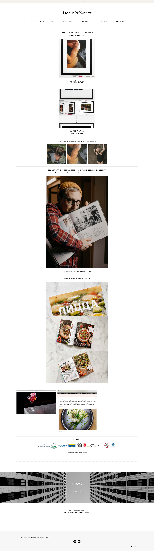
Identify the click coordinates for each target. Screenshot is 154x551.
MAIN (32, 21)
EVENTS (54, 21)
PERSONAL (84, 21)
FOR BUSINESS (68, 21)
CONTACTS (120, 21)
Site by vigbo (134, 546)
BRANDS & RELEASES (102, 21)
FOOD (42, 21)
